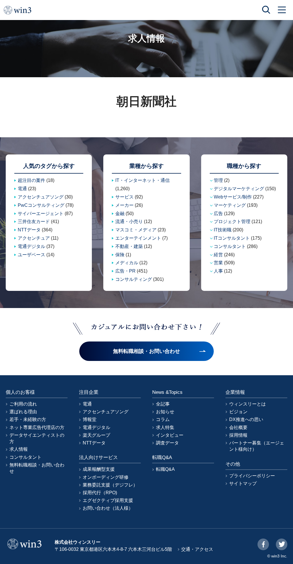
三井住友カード (34, 221)
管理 (218, 180)
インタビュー (169, 435)
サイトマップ (243, 483)
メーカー (124, 205)
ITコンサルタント (232, 238)
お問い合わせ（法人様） (108, 508)
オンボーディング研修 (105, 477)
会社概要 (238, 427)
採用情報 (238, 435)
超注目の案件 (31, 180)
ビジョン (238, 411)
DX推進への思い (246, 419)
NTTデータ (29, 229)
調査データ (167, 442)
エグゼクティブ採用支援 (108, 500)
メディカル (126, 262)
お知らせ (165, 411)
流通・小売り (129, 221)
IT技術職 (222, 229)
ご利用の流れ (23, 404)
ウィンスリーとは (247, 404)
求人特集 (165, 427)
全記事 (163, 404)
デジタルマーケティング (239, 188)
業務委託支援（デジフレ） (110, 484)
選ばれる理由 (23, 411)
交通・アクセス (197, 549)
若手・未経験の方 (27, 419)
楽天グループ (96, 435)
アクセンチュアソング (41, 196)
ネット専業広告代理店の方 (36, 427)
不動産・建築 (129, 246)
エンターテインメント (138, 238)
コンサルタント (230, 246)
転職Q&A (165, 469)
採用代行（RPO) (100, 492)
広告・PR (125, 271)
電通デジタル (31, 246)
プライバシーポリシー (252, 475)
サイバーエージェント (41, 213)
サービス (124, 196)
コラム (163, 419)
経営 (218, 254)
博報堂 (89, 419)
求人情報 (18, 449)
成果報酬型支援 (99, 469)
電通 (22, 188)
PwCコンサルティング (41, 205)
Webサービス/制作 (233, 196)
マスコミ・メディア (136, 229)
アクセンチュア (34, 238)
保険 (119, 254)
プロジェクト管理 (232, 221)
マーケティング (230, 205)
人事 (218, 271)
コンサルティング (133, 279)
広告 (218, 213)
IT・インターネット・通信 (142, 180)
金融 (119, 213)
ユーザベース (31, 254)
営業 (218, 262)
